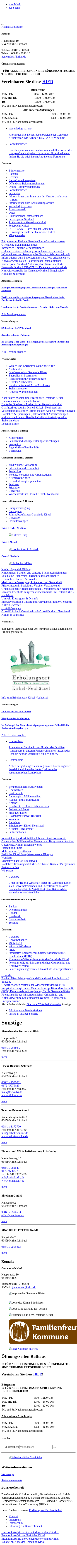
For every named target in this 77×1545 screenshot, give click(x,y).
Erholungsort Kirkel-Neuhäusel (26, 825)
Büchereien (21, 575)
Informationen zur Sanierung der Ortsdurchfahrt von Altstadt (35, 254)
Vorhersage (7, 1474)
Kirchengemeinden (30, 588)
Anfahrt (13, 802)
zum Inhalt (15, 4)
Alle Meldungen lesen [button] (13, 314)
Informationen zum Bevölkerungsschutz (31, 202)
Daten (12, 212)
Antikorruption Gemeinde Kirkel (27, 222)
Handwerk (15, 916)
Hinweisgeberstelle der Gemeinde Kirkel (32, 232)
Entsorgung (30, 601)
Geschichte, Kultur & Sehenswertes (29, 806)
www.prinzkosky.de (12, 1180)
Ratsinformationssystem (22, 180)
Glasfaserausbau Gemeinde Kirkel (20, 401)
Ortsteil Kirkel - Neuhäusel (54, 611)
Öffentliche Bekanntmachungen (27, 183)
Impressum (15, 1519)
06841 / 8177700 (11, 1126)
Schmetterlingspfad (12, 860)
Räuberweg (30, 860)
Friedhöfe (18, 592)
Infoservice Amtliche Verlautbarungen (22, 247)
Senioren (6, 592)
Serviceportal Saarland (21, 219)
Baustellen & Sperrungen (16, 414)
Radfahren (14, 822)
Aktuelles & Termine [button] (13, 273)
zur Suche (14, 7)
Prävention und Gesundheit (46, 582)
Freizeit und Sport (19, 809)
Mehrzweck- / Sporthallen (16, 851)
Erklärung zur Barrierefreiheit (45, 1510)
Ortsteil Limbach (11, 611)
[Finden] (54, 1447)
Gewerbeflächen (18, 939)
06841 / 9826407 (11, 1167)
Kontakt (13, 1516)
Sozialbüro (27, 585)
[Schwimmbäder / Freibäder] (25, 1457)
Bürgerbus (30, 592)
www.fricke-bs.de (11, 1095)
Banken (13, 906)
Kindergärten (9, 572)
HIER (47, 81)
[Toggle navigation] (2, 24)
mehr (4, 1056)
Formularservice (18, 189)
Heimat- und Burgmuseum (24, 799)
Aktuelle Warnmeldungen (60, 410)
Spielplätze (8, 575)
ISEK (12, 949)
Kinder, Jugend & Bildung (16, 569)
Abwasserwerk (17, 209)
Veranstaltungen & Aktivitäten (26, 786)
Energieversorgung (12, 601)
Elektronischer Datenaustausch (26, 215)
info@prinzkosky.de (12, 1177)
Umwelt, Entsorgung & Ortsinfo (19, 598)
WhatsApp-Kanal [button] (23, 1541)
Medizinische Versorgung (16, 582)
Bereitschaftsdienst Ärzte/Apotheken (46, 417)
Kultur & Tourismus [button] (12, 614)
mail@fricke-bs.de (11, 1092)
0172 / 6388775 (10, 1170)
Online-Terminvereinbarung (24, 186)
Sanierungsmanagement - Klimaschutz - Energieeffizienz (41, 969)
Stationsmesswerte (11, 1480)
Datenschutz (16, 1522)
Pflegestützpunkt (11, 585)
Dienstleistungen (18, 909)
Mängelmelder (17, 235)
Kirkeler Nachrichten (13, 417)
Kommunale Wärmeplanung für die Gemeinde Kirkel (39, 959)
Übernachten (16, 789)
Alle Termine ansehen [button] (13, 351)
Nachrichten (8, 397)
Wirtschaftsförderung (20, 946)
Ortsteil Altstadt (30, 611)
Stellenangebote (10, 420)
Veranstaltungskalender (14, 410)
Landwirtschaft (17, 919)
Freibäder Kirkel (18, 812)
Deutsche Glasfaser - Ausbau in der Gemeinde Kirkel (31, 404)
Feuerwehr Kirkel (19, 225)
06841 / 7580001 (11, 1082)
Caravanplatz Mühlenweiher (25, 796)
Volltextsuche (12, 1446)
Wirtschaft (44, 1004)
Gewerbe (14, 936)
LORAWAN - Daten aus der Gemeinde (31, 228)
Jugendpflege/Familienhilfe (43, 575)
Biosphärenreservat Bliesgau (25, 815)
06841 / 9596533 (11, 1211)
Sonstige (13, 922)
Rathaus (13, 173)
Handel (13, 912)
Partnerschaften (17, 832)
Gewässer (14, 604)
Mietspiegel (15, 943)
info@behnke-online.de (14, 1133)
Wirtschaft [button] (7, 870)
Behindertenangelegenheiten (58, 588)
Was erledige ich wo (20, 206)
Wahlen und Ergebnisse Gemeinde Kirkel (39, 397)
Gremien (13, 177)
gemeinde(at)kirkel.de (13, 56)
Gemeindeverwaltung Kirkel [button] (30, 1532)
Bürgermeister (17, 170)
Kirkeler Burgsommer (21, 828)
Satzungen (14, 193)
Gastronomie (16, 793)
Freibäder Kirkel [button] (23, 1535)
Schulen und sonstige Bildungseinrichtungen (42, 572)
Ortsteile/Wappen (11, 608)
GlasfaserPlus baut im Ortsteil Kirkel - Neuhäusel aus (31, 407)
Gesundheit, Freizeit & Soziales (19, 579)
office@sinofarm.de (12, 1215)
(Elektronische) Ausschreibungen (49, 414)
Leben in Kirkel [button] (10, 423)
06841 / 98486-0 (10, 1047)
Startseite (32, 1004)
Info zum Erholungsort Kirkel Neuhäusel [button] (24, 697)
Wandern (14, 819)
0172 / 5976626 (10, 1085)
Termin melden (37, 410)
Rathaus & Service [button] (12, 26)
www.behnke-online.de (14, 1136)
